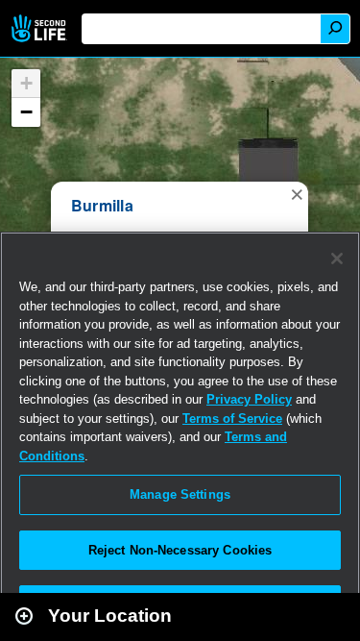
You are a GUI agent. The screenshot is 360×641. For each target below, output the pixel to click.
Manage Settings (180, 494)
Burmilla (102, 205)
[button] (296, 193)
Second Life (41, 28)
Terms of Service (232, 418)
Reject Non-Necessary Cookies (180, 550)
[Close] (337, 258)
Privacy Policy (249, 399)
